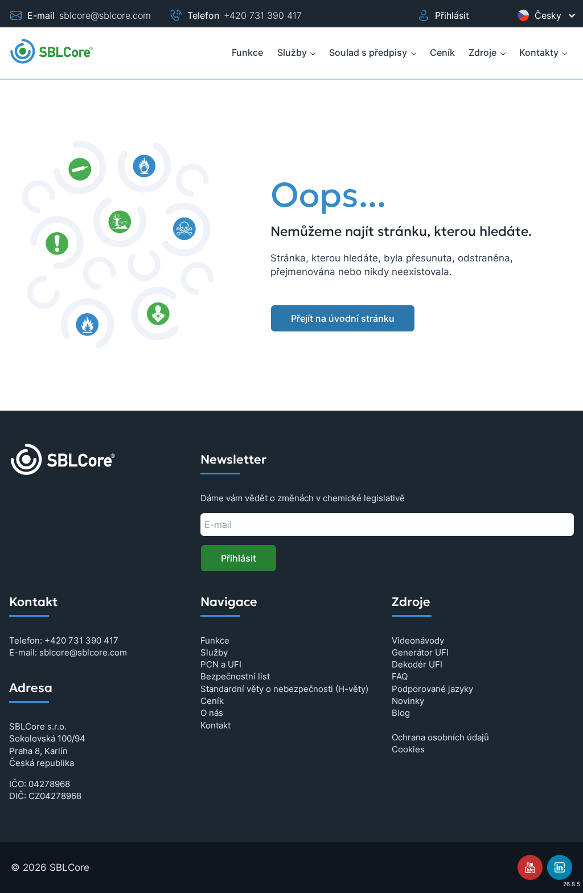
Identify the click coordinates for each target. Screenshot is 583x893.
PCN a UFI (220, 664)
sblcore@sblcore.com (105, 15)
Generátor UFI (420, 652)
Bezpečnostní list (235, 676)
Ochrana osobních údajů (440, 737)
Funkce (214, 640)
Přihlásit (452, 15)
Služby (292, 52)
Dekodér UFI (417, 664)
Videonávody (418, 640)
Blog (401, 712)
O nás (211, 712)
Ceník (212, 700)
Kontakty (539, 52)
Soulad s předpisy (368, 52)
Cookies (408, 749)
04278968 (49, 784)
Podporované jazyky (432, 688)
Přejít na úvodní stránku (343, 318)
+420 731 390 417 (263, 15)
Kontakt (215, 725)
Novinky (408, 700)
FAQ (400, 676)
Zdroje (482, 52)
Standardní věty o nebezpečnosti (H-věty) (284, 688)
